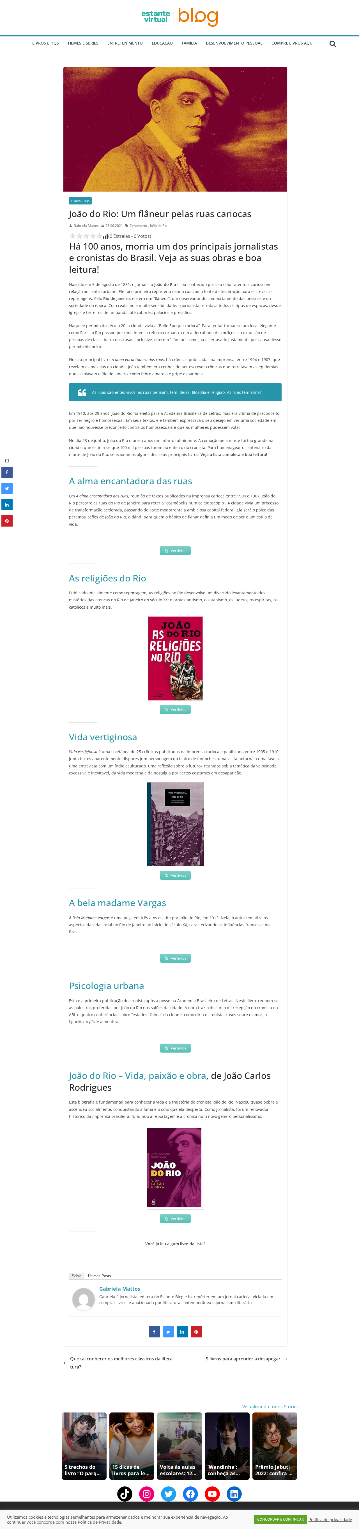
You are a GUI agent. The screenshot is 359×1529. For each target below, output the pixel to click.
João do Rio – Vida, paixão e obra (137, 1075)
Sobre (76, 1276)
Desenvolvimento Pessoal (234, 43)
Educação (162, 43)
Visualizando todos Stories (270, 1407)
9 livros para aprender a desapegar (243, 1359)
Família (189, 43)
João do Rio (158, 225)
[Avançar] (294, 1446)
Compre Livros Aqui (292, 43)
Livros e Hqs (45, 43)
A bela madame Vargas (117, 903)
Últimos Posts (99, 1276)
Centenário (138, 225)
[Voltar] (65, 1446)
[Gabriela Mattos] (83, 1292)
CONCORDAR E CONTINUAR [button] (280, 1519)
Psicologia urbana (106, 985)
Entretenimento (125, 43)
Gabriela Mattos (86, 225)
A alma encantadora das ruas (130, 481)
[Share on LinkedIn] (7, 508)
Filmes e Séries (83, 43)
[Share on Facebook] (154, 1336)
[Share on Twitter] (168, 1336)
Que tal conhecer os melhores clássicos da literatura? (121, 1363)
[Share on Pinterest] (196, 1336)
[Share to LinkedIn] (182, 1336)
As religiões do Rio (107, 578)
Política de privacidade (330, 1519)
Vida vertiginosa (103, 737)
